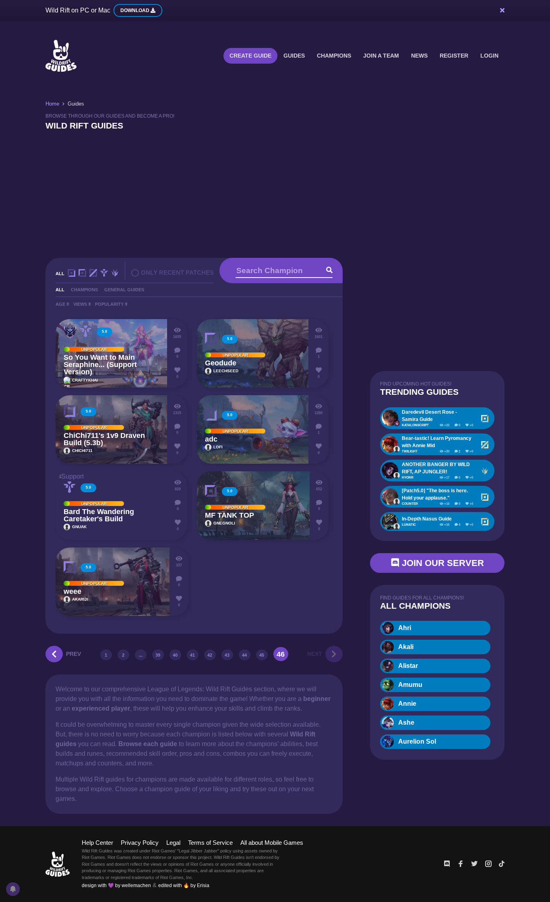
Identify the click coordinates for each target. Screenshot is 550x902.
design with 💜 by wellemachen (116, 885)
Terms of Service (210, 842)
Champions (334, 55)
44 (244, 655)
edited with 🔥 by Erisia (183, 885)
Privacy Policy (140, 842)
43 (227, 655)
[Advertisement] (275, 193)
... (141, 655)
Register (454, 55)
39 (157, 655)
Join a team (381, 55)
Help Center (97, 842)
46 (281, 654)
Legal (173, 842)
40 (175, 655)
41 (192, 655)
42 (209, 655)
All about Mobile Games (271, 842)
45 (261, 655)
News (419, 55)
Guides (294, 55)
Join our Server (441, 563)
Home (52, 104)
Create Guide (250, 55)
